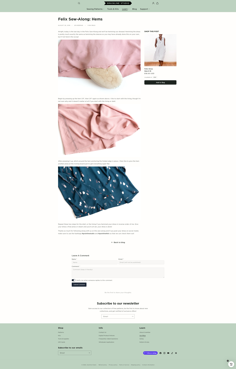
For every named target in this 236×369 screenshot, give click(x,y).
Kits (59, 335)
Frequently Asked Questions (108, 339)
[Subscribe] (132, 316)
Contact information (148, 364)
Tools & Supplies (63, 339)
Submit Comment (79, 284)
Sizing (141, 339)
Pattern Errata (144, 342)
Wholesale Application (106, 342)
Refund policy (103, 364)
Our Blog (142, 335)
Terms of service (124, 364)
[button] (79, 3)
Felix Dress (148, 69)
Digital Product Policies (107, 335)
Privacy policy (113, 364)
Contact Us (102, 332)
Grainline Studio (91, 364)
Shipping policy (135, 364)
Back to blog (119, 242)
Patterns (61, 332)
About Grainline (144, 332)
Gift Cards (61, 342)
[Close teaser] (228, 361)
